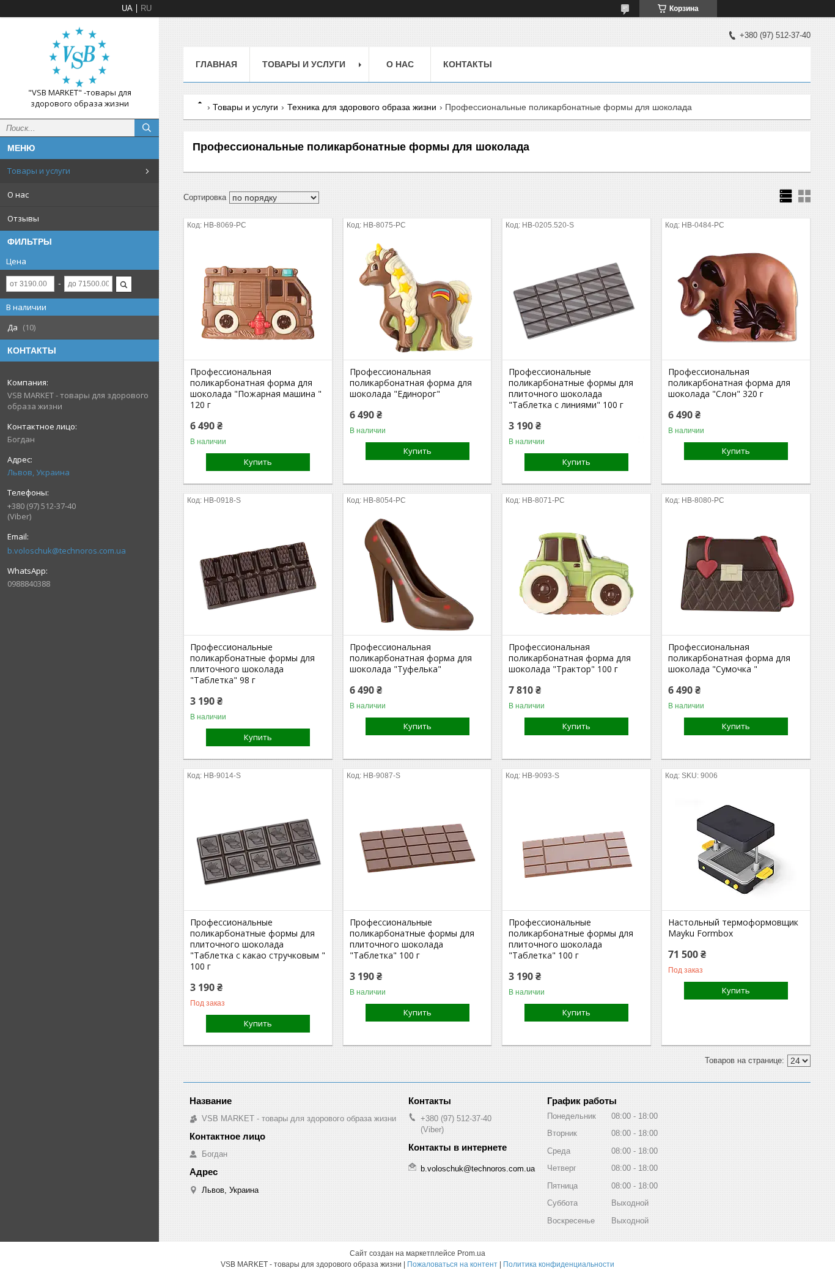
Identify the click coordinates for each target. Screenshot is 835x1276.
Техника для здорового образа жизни (361, 107)
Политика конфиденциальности (558, 1264)
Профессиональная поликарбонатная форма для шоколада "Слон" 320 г (729, 382)
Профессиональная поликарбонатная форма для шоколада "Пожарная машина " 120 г (256, 388)
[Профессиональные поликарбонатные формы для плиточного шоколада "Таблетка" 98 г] (258, 574)
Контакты (467, 64)
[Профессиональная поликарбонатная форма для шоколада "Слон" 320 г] (736, 298)
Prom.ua (471, 1253)
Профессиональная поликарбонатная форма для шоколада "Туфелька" (411, 658)
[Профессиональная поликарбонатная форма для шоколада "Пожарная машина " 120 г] (258, 298)
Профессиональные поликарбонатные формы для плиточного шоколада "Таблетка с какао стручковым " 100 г (257, 944)
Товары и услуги (38, 170)
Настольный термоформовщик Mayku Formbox (733, 928)
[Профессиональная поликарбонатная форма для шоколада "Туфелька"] (417, 574)
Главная (216, 64)
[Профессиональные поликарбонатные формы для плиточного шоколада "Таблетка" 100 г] (417, 849)
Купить (258, 461)
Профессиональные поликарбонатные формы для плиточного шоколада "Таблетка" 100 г (412, 939)
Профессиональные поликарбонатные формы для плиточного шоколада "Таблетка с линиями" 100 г (571, 388)
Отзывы (23, 218)
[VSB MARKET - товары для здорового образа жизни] (79, 56)
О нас (18, 194)
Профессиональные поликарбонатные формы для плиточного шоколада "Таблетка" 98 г (252, 664)
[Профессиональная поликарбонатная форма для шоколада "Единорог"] (417, 298)
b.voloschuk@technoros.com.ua (66, 550)
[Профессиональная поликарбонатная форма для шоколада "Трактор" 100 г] (576, 574)
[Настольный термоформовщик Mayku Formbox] (736, 849)
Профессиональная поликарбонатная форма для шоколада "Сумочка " (729, 658)
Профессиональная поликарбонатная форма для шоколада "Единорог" (411, 382)
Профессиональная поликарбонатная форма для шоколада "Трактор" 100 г (570, 658)
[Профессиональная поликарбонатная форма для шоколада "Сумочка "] (736, 574)
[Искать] (146, 128)
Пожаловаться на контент (452, 1264)
